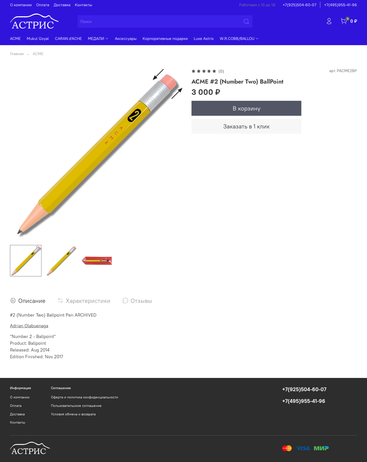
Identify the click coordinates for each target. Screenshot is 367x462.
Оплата (42, 4)
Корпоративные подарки (165, 38)
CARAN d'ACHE (68, 38)
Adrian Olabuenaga (29, 326)
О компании (21, 4)
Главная (17, 53)
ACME (15, 38)
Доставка (62, 4)
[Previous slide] (18, 154)
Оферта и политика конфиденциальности (84, 397)
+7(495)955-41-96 (340, 4)
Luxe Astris (204, 38)
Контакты (83, 4)
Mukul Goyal (38, 38)
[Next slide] (176, 154)
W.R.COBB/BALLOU (237, 38)
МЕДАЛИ (96, 38)
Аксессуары (126, 38)
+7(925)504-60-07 (299, 4)
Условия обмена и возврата (73, 414)
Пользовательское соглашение (76, 405)
